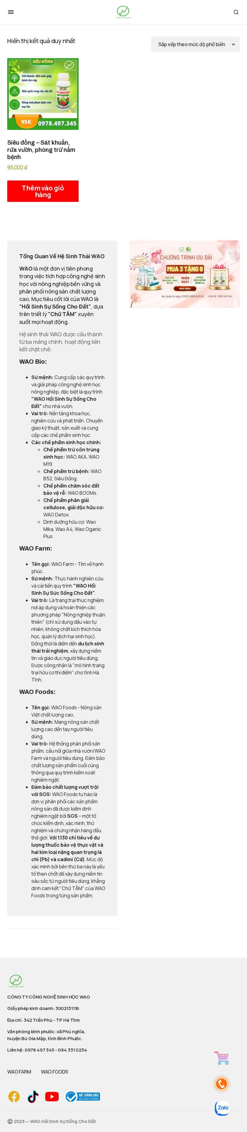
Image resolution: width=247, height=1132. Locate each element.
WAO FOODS (54, 1071)
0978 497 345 (39, 1050)
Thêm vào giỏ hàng (43, 191)
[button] (10, 12)
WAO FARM (19, 1071)
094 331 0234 (72, 1050)
